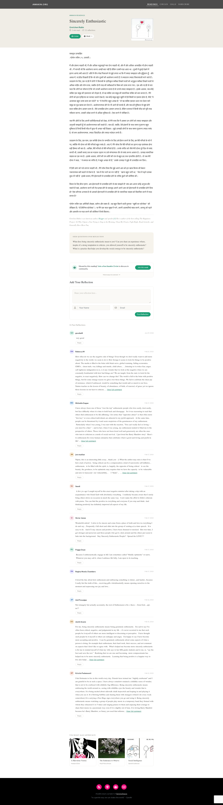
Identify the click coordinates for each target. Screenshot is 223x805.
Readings (152, 4)
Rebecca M (80, 351)
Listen (76, 36)
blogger (101, 218)
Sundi (77, 486)
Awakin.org (40, 4)
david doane (80, 622)
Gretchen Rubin (76, 27)
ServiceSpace (121, 794)
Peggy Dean (80, 550)
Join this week (143, 267)
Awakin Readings (77, 15)
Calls (173, 4)
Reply (79, 343)
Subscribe (183, 4)
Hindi (88, 36)
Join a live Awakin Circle (108, 266)
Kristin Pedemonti (83, 673)
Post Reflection (142, 314)
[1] (115, 218)
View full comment (114, 390)
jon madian (80, 454)
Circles (164, 4)
